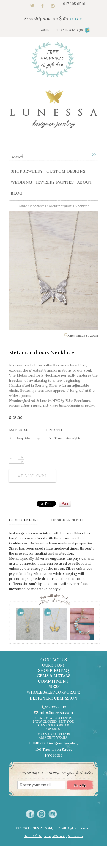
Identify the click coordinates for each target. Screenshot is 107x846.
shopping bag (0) (69, 30)
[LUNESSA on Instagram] (52, 814)
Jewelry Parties (55, 182)
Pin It (65, 504)
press (53, 686)
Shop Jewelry (27, 171)
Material (18, 430)
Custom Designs (65, 171)
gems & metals (53, 675)
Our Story (53, 665)
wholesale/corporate (53, 692)
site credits (75, 836)
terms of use (33, 836)
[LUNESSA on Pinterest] (41, 814)
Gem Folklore (24, 520)
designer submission (54, 698)
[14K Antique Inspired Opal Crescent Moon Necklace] (82, 625)
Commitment (53, 681)
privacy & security (55, 836)
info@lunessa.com (56, 712)
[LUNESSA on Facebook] (30, 814)
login (45, 30)
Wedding (21, 182)
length (54, 430)
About (84, 182)
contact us (53, 659)
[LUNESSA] (53, 111)
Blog (17, 193)
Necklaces (38, 206)
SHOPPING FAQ (53, 670)
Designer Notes (67, 520)
